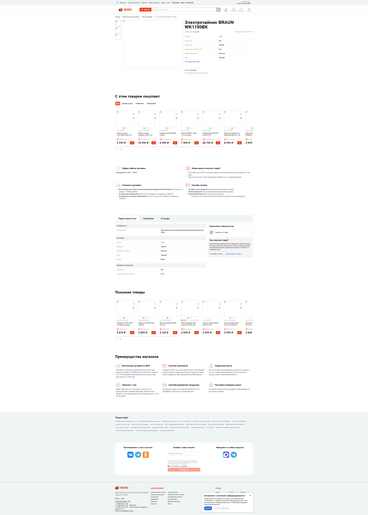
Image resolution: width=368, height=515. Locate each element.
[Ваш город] (116, 3)
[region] (184, 104)
